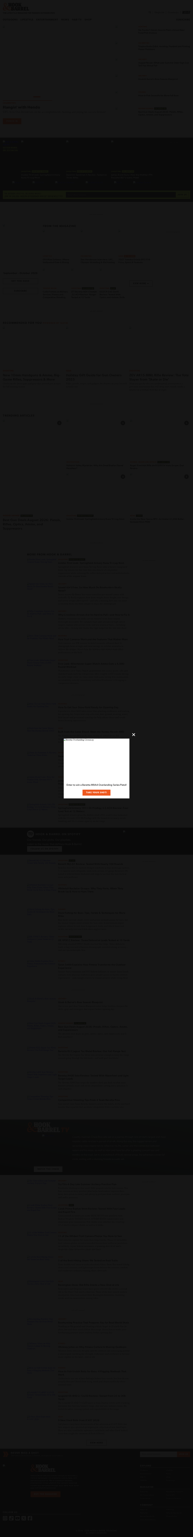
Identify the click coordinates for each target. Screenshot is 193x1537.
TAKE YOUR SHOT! (96, 792)
